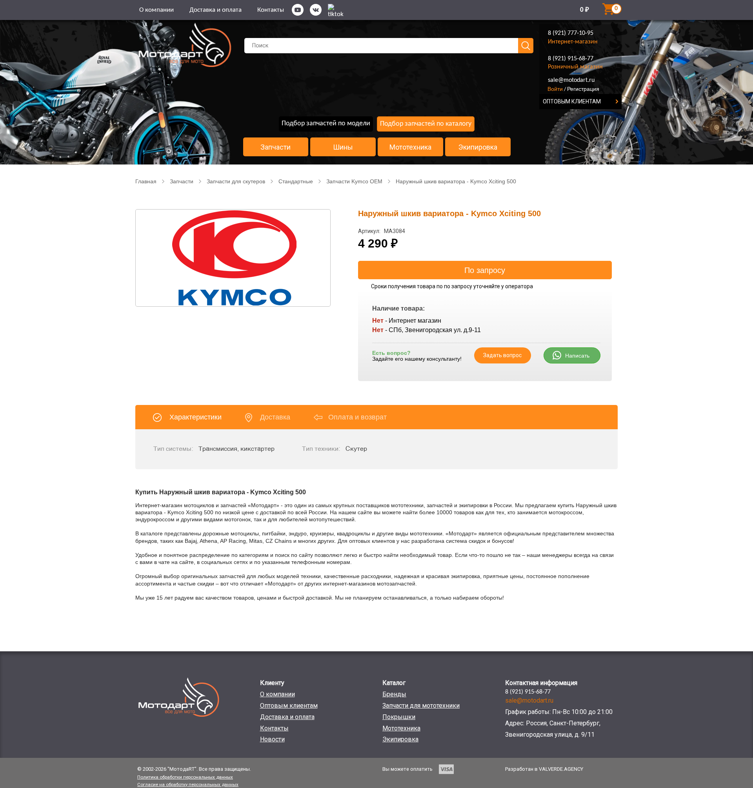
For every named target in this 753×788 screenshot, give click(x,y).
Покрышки (398, 717)
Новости (272, 739)
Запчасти (275, 147)
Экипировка (477, 147)
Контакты (270, 10)
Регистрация (583, 89)
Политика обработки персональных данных (185, 777)
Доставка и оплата (215, 10)
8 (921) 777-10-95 (570, 33)
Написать (577, 355)
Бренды (394, 694)
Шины (343, 147)
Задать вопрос (502, 355)
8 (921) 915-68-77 (570, 59)
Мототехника (410, 147)
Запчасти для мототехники (421, 705)
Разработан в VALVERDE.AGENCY (544, 769)
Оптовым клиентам (289, 705)
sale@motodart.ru (571, 80)
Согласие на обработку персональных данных (187, 784)
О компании (156, 10)
